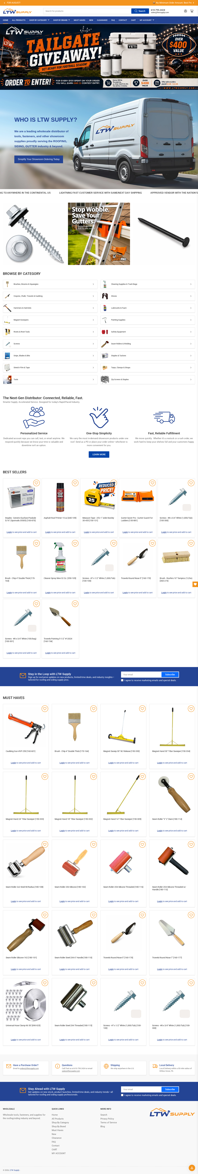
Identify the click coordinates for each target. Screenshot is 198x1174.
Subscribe (170, 674)
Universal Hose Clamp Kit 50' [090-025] (23, 1025)
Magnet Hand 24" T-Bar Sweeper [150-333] (25, 819)
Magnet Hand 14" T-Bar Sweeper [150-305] (122, 819)
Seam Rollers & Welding (121, 344)
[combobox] (96, 11)
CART (133, 20)
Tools (16, 379)
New (91, 20)
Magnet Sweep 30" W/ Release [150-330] (121, 751)
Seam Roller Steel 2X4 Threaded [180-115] (73, 1025)
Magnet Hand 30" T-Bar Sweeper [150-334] (171, 751)
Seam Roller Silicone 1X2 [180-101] (21, 957)
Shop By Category (38, 20)
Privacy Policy (107, 1118)
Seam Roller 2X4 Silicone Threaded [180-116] (123, 887)
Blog (102, 1126)
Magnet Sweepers (21, 320)
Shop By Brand (60, 20)
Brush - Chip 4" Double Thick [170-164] (72, 751)
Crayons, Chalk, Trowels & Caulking (28, 296)
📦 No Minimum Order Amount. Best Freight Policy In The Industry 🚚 (34, 2)
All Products (18, 20)
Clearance (102, 20)
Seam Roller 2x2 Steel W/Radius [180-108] (24, 887)
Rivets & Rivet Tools (22, 332)
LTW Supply (14, 1170)
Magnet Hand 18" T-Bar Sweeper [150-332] (74, 819)
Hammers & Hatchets (22, 308)
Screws (17, 344)
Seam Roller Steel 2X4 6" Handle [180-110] (73, 957)
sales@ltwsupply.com (160, 12)
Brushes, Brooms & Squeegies (26, 284)
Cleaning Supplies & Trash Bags (124, 284)
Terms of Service (108, 1122)
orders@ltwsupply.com (29, 1068)
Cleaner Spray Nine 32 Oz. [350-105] (60, 578)
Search (142, 11)
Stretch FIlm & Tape (22, 367)
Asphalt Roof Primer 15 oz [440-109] (60, 518)
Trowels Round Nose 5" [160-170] (136, 578)
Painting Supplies (118, 320)
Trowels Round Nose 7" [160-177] (167, 957)
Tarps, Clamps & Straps (120, 367)
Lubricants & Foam (119, 308)
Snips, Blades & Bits (22, 356)
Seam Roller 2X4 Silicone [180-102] (70, 887)
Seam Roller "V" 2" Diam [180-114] (167, 819)
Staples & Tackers (118, 356)
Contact (123, 20)
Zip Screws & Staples (120, 379)
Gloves (114, 296)
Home (5, 20)
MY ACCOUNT (146, 20)
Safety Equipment (118, 332)
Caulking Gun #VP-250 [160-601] (20, 751)
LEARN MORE (99, 454)
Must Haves (79, 20)
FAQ (113, 20)
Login (9, 532)
